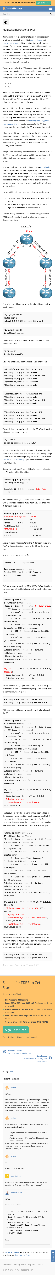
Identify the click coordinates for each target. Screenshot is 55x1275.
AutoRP (6, 460)
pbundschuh (16, 1176)
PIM (11, 1071)
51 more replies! (12, 1252)
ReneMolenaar (16, 1193)
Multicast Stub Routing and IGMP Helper (35, 1059)
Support (31, 1264)
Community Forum (23, 1255)
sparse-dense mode (11, 43)
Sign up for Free (15, 1030)
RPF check (44, 167)
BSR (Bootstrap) (18, 460)
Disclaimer (7, 1264)
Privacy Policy (20, 1264)
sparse (33, 40)
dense (39, 40)
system (13, 1087)
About (40, 1264)
